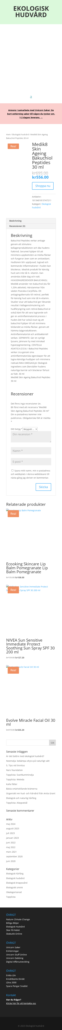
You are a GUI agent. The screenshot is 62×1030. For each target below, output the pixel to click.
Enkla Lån (11, 975)
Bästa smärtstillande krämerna (21, 788)
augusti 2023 (12, 828)
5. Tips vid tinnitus (15, 765)
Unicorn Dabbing (14, 958)
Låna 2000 (11, 982)
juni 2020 (10, 861)
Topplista (10, 896)
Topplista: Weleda (15, 779)
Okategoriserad (14, 892)
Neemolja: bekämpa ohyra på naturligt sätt (28, 760)
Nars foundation (14, 770)
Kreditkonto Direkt (15, 979)
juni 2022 (10, 842)
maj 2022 (10, 847)
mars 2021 (11, 851)
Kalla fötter (11, 784)
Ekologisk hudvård (20, 134)
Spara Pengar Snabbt (17, 986)
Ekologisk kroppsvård (16, 882)
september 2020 (14, 856)
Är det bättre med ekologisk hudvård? (25, 756)
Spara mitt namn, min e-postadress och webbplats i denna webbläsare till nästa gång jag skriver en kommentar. (30, 474)
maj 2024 (10, 823)
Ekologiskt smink (14, 887)
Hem (8, 134)
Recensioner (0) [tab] (17, 226)
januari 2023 (12, 837)
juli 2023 (10, 833)
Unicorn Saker (13, 947)
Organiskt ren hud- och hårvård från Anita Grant (30, 793)
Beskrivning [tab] (15, 220)
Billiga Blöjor (12, 923)
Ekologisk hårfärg (14, 873)
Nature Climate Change (18, 919)
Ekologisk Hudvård (15, 926)
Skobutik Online (14, 933)
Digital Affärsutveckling (17, 961)
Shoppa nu (42, 186)
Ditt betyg (16, 429)
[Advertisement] (31, 56)
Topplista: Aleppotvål (16, 802)
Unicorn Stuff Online (16, 954)
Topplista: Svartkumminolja (20, 774)
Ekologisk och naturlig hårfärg (21, 798)
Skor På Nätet (13, 930)
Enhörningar (12, 951)
